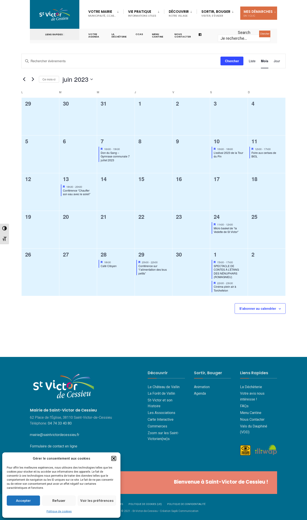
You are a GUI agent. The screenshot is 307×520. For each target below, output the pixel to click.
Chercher (264, 34)
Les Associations (161, 413)
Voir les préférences (96, 501)
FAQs (244, 406)
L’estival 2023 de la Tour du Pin (228, 154)
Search (244, 32)
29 (141, 254)
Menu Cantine (250, 413)
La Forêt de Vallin (161, 393)
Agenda (200, 393)
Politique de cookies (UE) (145, 504)
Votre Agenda (93, 35)
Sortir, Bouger (215, 13)
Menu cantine (157, 35)
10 (217, 141)
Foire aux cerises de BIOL (263, 154)
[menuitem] (105, 12)
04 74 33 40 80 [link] (60, 423)
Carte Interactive (161, 419)
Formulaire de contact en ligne (53, 446)
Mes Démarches (258, 13)
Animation (202, 387)
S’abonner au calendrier (257, 308)
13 (66, 179)
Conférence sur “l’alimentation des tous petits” (152, 269)
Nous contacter (182, 35)
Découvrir (179, 13)
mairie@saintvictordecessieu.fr (54, 435)
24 (217, 216)
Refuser (58, 501)
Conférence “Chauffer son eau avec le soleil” (76, 192)
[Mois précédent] (24, 79)
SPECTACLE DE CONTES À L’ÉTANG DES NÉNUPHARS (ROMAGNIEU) (226, 271)
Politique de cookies (59, 511)
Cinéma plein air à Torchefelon (225, 288)
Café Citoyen (109, 266)
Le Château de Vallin (164, 387)
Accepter (23, 501)
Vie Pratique (142, 13)
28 (104, 254)
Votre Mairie (102, 13)
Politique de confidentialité (186, 504)
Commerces (157, 426)
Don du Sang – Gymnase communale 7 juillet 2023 (115, 156)
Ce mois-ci (49, 79)
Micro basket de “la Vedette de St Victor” (226, 230)
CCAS (139, 34)
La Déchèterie (119, 35)
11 (254, 141)
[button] (113, 458)
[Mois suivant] (33, 79)
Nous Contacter (252, 419)
